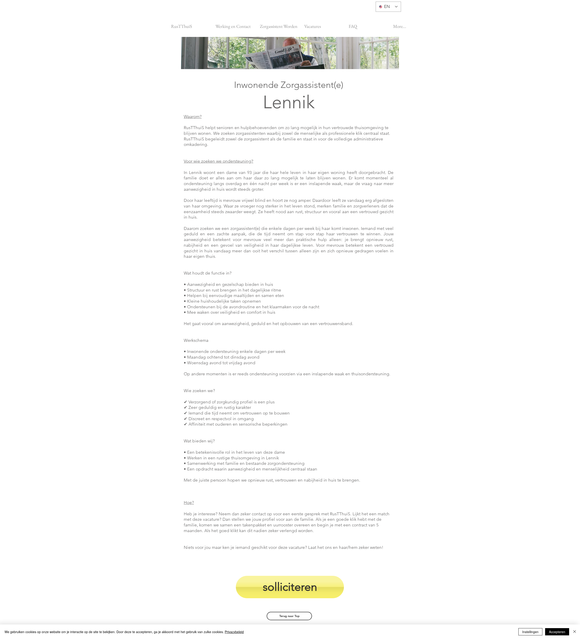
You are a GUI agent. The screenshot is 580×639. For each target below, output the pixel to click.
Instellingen (530, 631)
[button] (289, 616)
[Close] (574, 631)
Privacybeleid (234, 631)
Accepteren (557, 631)
